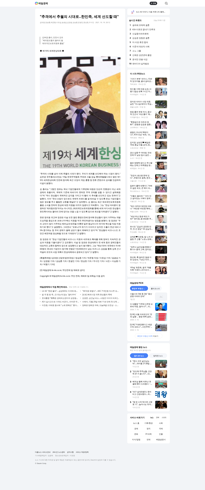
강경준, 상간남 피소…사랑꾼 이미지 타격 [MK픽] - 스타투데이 (100, 298)
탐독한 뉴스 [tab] (158, 356)
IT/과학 (148, 434)
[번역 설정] (108, 29)
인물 (161, 434)
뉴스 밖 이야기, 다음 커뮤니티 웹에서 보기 (153, 12)
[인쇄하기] (118, 29)
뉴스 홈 (136, 423)
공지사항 (70, 452)
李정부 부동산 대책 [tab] (139, 288)
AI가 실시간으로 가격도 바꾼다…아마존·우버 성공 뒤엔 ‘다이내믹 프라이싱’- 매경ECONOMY (60, 301)
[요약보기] (99, 29)
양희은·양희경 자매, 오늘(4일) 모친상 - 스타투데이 (100, 305)
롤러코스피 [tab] (155, 288)
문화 (136, 434)
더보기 (147, 336)
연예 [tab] (157, 417)
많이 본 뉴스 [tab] (139, 356)
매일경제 (43, 3)
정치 (148, 428)
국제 (161, 428)
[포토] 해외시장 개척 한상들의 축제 (97, 294)
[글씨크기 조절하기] (113, 29)
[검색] (167, 3)
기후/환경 (148, 423)
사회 (161, 423)
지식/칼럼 (136, 439)
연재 (148, 439)
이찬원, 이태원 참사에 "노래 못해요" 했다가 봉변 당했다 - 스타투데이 (60, 305)
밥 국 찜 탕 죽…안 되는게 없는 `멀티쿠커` (59, 294)
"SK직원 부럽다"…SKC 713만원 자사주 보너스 (100, 291)
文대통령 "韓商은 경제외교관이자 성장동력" (60, 298)
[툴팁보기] (167, 20)
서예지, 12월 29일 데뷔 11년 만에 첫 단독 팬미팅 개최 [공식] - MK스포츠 (100, 301)
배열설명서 (161, 439)
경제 (136, 428)
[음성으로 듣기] (104, 29)
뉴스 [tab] (151, 417)
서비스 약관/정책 (82, 452)
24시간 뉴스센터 (59, 452)
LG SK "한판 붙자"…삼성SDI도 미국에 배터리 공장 (60, 291)
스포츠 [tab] (164, 417)
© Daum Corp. (41, 463)
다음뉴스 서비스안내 (42, 452)
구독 (154, 3)
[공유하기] (161, 3)
